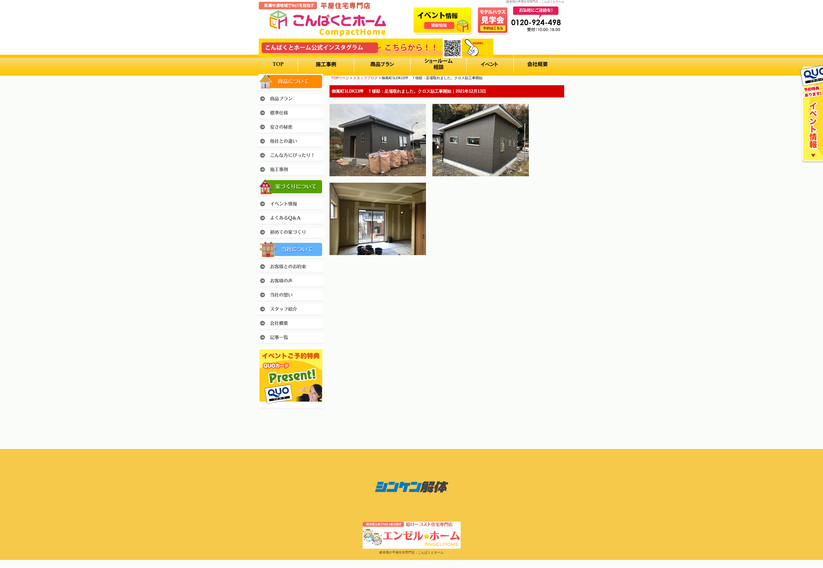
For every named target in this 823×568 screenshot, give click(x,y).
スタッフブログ (365, 78)
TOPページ (340, 78)
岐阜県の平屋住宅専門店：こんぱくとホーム (411, 552)
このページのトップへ (548, 273)
